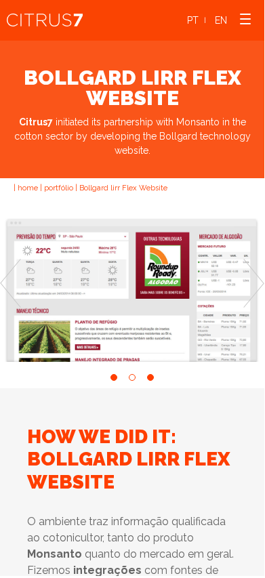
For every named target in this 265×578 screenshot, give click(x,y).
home (28, 188)
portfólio (58, 188)
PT (193, 20)
